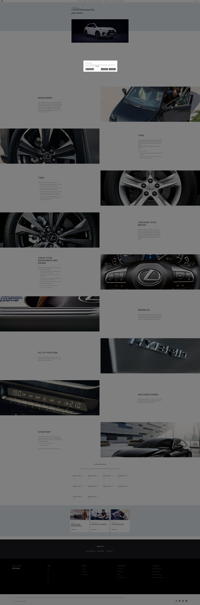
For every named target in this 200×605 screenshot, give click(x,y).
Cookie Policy (97, 66)
